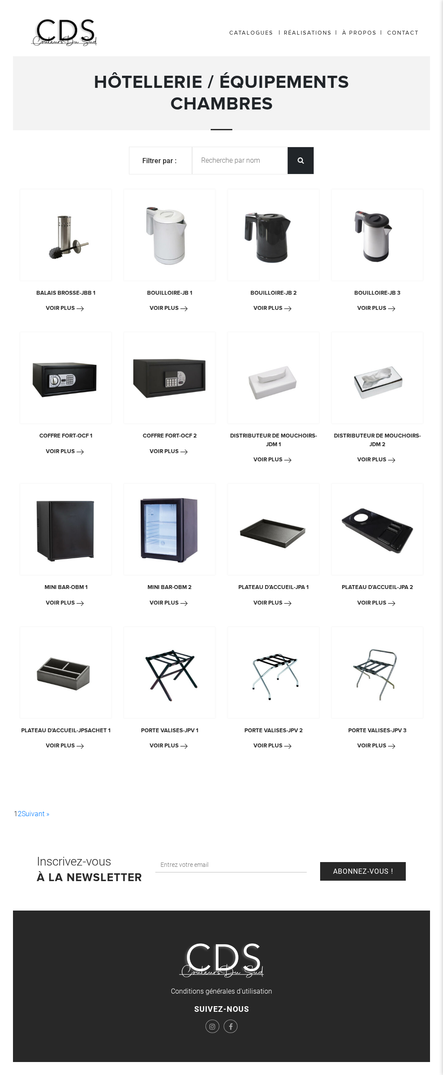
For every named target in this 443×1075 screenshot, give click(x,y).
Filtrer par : (159, 161)
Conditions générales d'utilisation (221, 991)
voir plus (60, 308)
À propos (359, 32)
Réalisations (308, 32)
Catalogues (251, 32)
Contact (403, 32)
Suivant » (35, 814)
